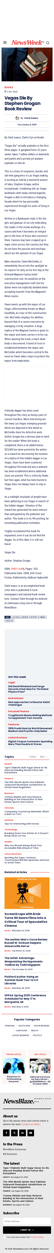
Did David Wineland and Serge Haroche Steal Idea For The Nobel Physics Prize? (28, 689)
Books (8, 87)
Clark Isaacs (31, 118)
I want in (25, 1230)
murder (25, 617)
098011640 (17, 568)
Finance (8, 778)
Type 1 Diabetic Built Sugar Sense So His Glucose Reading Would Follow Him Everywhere (25, 770)
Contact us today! (31, 1124)
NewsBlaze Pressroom (14, 1149)
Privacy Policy (36, 1237)
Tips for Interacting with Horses (21, 823)
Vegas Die (9, 621)
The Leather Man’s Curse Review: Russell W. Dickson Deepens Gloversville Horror (26, 943)
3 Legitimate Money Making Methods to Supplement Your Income (30, 717)
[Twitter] (14, 1133)
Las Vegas (16, 617)
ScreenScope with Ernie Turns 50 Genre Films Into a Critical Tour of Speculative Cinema (25, 920)
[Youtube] (30, 1133)
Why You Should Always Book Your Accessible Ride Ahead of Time (23, 846)
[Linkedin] (22, 1133)
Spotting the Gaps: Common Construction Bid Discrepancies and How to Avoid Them (26, 860)
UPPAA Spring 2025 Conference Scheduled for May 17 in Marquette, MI (25, 999)
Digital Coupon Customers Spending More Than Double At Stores (30, 743)
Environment (15, 698)
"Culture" (33, 756)
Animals (8, 820)
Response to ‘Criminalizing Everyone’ (13, 1079)
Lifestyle (9, 808)
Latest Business (17, 737)
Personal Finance (18, 711)
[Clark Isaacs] (18, 118)
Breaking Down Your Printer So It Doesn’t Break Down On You (26, 834)
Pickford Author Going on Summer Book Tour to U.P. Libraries (21, 980)
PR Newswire (10, 1154)
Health (8, 764)
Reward (42, 617)
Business (9, 793)
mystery (34, 617)
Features (13, 724)
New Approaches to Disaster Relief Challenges (29, 703)
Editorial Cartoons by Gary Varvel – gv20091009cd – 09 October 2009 (40, 1080)
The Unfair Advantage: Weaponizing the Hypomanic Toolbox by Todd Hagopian (23, 961)
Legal (11, 682)
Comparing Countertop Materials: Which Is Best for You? (26, 813)
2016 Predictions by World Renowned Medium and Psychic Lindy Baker (30, 730)
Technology (10, 830)
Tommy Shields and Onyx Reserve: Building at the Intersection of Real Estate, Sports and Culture (23, 799)
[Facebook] (6, 1133)
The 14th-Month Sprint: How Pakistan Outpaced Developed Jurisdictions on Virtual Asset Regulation (25, 785)
